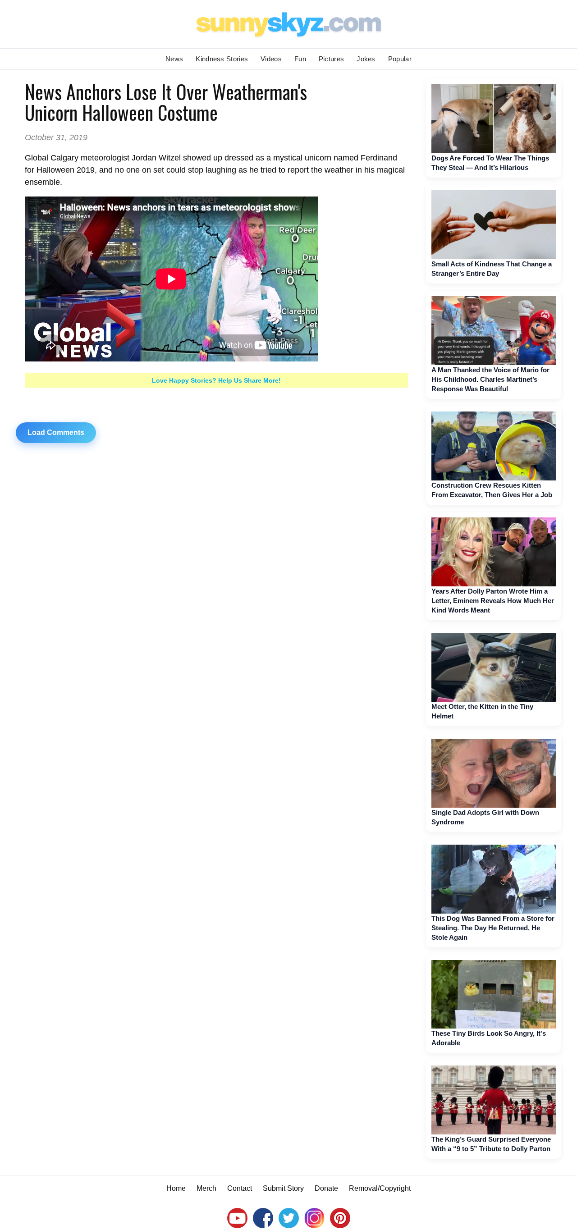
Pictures (331, 59)
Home (176, 1188)
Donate (326, 1188)
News (174, 59)
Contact (239, 1188)
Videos (271, 59)
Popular (400, 59)
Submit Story (283, 1188)
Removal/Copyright (380, 1188)
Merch (206, 1188)
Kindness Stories (222, 59)
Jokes (366, 59)
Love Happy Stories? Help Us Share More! (216, 380)
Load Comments (55, 432)
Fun (300, 59)
